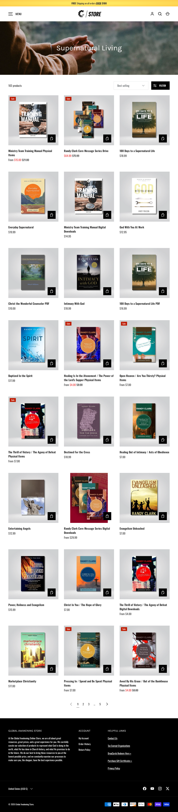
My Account (84, 738)
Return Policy (84, 749)
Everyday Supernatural (21, 227)
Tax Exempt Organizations (119, 745)
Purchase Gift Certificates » (120, 761)
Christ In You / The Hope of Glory (82, 605)
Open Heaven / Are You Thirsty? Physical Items (142, 378)
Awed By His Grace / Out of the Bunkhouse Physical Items (144, 683)
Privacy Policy (114, 768)
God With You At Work (132, 227)
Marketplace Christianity (22, 681)
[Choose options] (52, 138)
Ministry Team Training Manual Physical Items (30, 153)
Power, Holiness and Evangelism (26, 605)
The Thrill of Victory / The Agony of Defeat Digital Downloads (143, 607)
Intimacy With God (74, 303)
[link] (71, 704)
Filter (162, 85)
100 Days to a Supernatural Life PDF (140, 303)
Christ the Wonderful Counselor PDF (28, 303)
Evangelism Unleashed (132, 528)
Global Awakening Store (24, 804)
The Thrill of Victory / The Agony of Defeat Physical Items (32, 454)
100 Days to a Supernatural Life (137, 151)
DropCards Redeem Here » (119, 753)
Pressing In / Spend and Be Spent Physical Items (88, 683)
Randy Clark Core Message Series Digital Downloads (87, 530)
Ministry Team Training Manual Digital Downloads (85, 229)
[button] (167, 14)
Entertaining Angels (19, 528)
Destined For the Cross (77, 452)
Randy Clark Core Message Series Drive (86, 151)
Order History (85, 744)
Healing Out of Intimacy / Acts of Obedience (144, 452)
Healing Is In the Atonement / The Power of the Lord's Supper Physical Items (89, 378)
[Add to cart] (107, 138)
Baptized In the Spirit (20, 376)
